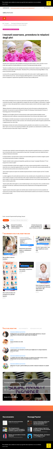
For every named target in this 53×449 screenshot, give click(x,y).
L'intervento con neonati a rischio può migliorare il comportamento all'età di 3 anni (28, 350)
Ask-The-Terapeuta (24, 265)
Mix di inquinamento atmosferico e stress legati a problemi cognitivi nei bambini (17, 429)
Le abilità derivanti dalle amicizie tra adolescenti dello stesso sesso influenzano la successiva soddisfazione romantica (28, 358)
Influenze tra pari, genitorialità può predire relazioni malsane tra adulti (29, 365)
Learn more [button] (5, 446)
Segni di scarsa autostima (16, 421)
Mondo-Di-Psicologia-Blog (43, 243)
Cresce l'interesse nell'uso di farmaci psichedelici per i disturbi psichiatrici (41, 423)
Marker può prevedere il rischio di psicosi (17, 435)
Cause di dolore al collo (16, 341)
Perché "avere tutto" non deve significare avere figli (43, 248)
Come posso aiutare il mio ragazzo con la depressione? (23, 8)
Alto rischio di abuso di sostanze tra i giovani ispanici (9, 294)
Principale (6, 23)
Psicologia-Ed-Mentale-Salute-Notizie (19, 23)
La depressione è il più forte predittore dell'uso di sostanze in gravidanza (41, 429)
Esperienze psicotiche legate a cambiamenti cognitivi (25, 250)
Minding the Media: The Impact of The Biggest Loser (41, 435)
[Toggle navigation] (4, 18)
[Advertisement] (26, 89)
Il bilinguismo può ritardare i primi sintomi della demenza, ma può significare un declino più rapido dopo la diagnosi (27, 334)
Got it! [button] (49, 445)
